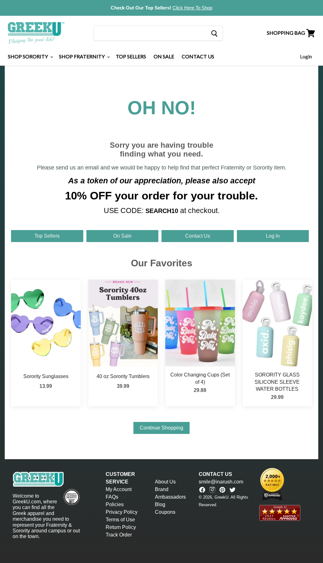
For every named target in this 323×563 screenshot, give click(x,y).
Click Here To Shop (192, 7)
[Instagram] (212, 489)
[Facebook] (202, 489)
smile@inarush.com (221, 481)
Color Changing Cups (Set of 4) (200, 378)
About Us (165, 481)
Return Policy (121, 527)
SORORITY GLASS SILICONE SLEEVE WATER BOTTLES (277, 382)
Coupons (165, 512)
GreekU (221, 497)
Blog (160, 504)
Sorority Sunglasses (45, 376)
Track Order (119, 534)
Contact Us (198, 56)
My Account (119, 489)
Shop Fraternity (82, 56)
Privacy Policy (122, 512)
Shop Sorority (28, 56)
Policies (115, 504)
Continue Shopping (161, 427)
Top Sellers (131, 56)
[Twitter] (232, 489)
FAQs (112, 497)
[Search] (214, 33)
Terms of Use (120, 519)
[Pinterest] (222, 489)
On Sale (164, 56)
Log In (273, 236)
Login (306, 56)
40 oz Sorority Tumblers (123, 376)
